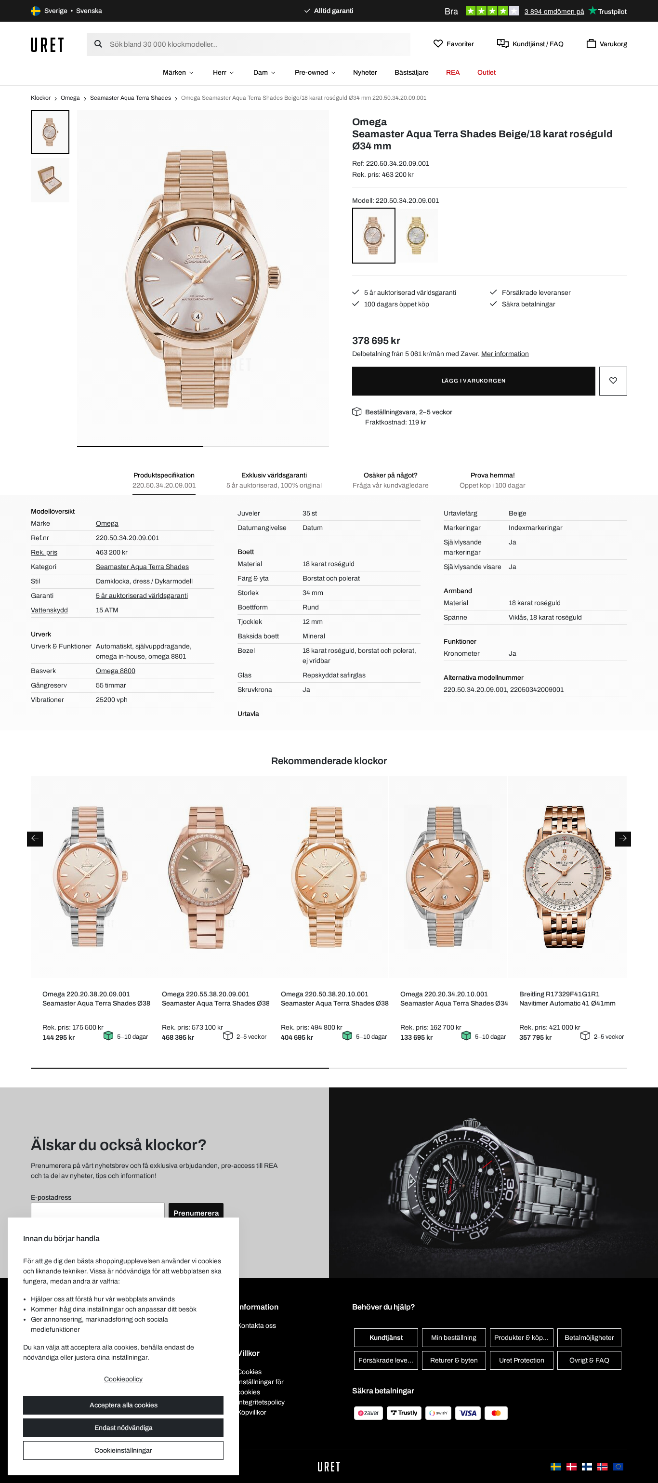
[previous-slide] (35, 839)
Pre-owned (311, 72)
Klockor (41, 97)
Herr (219, 72)
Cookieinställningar (123, 1450)
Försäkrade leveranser (535, 292)
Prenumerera (196, 1213)
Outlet (486, 72)
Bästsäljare (412, 72)
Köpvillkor (251, 1412)
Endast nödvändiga (123, 1427)
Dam (260, 72)
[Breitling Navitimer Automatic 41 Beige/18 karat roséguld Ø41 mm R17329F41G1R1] (567, 877)
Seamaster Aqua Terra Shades (130, 97)
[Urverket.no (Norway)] (603, 1466)
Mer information (505, 354)
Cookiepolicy (123, 1379)
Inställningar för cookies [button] (260, 1387)
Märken (174, 72)
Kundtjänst (386, 1337)
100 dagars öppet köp (396, 304)
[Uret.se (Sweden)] (556, 1466)
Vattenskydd (49, 610)
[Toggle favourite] (613, 381)
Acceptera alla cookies (124, 1405)
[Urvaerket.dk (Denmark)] (572, 1466)
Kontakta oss (256, 1325)
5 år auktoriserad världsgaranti (409, 292)
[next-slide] (623, 839)
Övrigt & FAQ (589, 1360)
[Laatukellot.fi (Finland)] (587, 1466)
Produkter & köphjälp (524, 1337)
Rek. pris (44, 552)
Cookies (249, 1372)
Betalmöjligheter (589, 1337)
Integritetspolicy (261, 1402)
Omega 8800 (115, 671)
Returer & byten (454, 1360)
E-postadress (51, 1197)
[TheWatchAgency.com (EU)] (618, 1466)
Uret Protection (521, 1360)
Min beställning (453, 1337)
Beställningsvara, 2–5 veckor (408, 412)
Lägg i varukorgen (474, 381)
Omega (70, 97)
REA (453, 72)
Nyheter (365, 72)
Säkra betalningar (527, 304)
